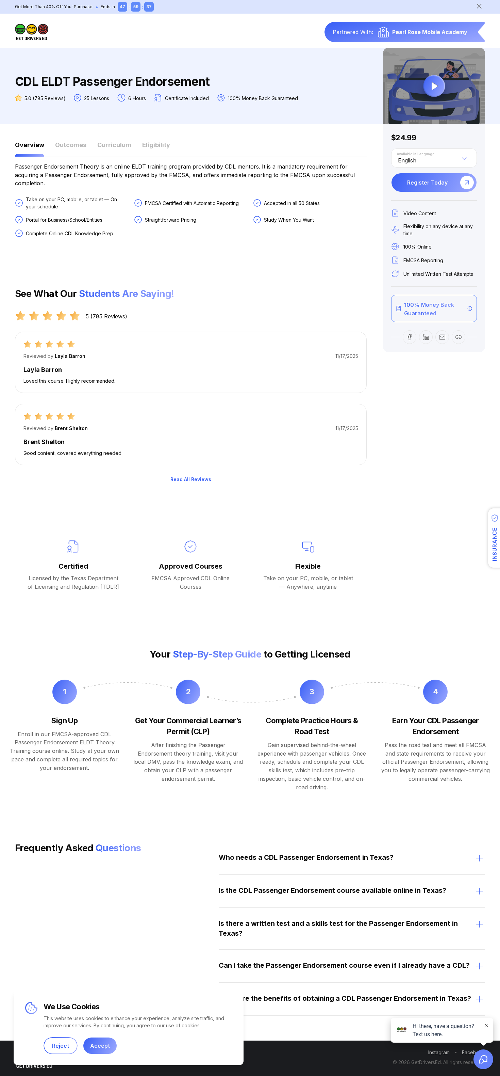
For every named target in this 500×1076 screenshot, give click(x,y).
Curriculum (114, 144)
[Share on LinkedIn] (425, 337)
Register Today (427, 182)
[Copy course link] (458, 337)
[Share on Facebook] (409, 337)
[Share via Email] (442, 337)
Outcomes (70, 144)
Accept (100, 1045)
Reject (60, 1045)
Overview (29, 144)
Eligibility (156, 144)
